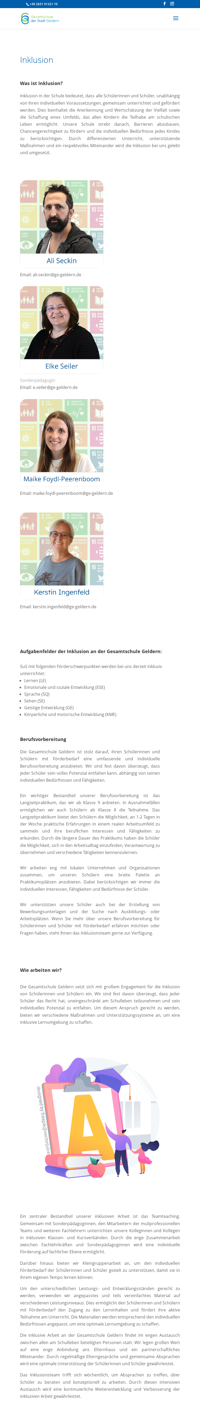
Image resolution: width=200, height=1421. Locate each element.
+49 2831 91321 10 (44, 4)
